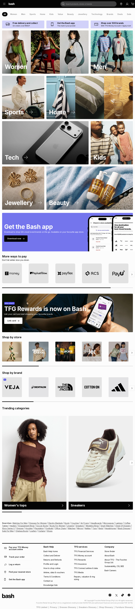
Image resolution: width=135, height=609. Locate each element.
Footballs (49, 528)
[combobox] (88, 4)
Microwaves (108, 523)
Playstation (39, 528)
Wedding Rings (92, 526)
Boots (66, 523)
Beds (101, 528)
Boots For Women (57, 526)
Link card (11, 321)
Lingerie (70, 526)
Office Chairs (60, 528)
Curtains (41, 531)
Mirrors (80, 528)
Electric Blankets (56, 523)
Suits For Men (8, 531)
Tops (94, 528)
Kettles (88, 528)
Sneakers (80, 526)
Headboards (96, 523)
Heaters (13, 526)
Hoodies (29, 528)
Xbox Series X (8, 528)
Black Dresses (124, 528)
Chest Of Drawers (123, 526)
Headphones (110, 528)
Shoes (49, 531)
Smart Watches (107, 526)
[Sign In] (127, 4)
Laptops (119, 523)
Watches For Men (20, 523)
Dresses (20, 528)
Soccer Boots (42, 526)
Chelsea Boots (22, 531)
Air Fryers (85, 523)
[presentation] (5, 14)
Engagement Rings (26, 526)
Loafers (33, 531)
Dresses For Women (38, 523)
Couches (75, 523)
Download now (14, 238)
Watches (71, 528)
